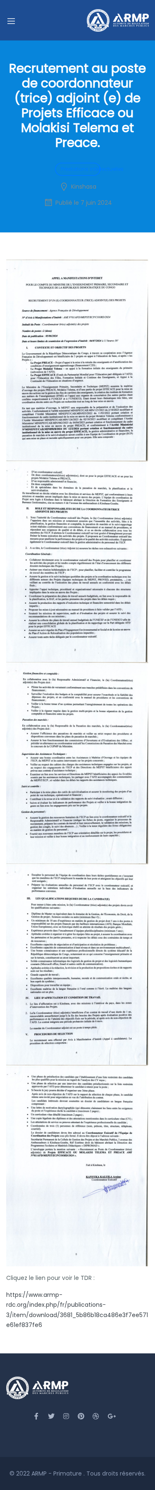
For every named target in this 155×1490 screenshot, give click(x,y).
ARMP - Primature (57, 1473)
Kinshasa (83, 186)
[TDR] (77, 1165)
